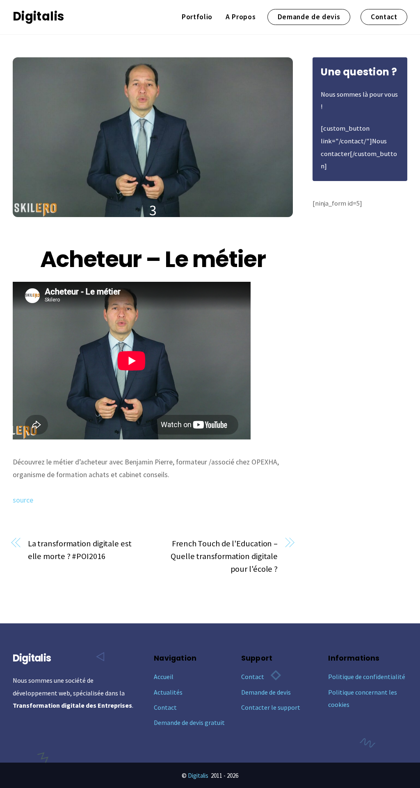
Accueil (163, 677)
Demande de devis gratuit (189, 722)
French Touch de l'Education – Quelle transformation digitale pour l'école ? (224, 556)
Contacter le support (270, 707)
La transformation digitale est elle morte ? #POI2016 (80, 550)
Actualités (168, 692)
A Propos (241, 16)
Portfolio (197, 16)
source (23, 500)
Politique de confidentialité (366, 677)
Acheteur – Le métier (152, 259)
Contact (384, 16)
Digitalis (198, 775)
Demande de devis (309, 16)
